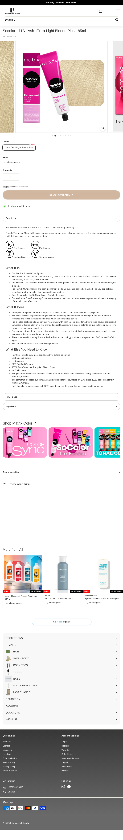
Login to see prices (11, 162)
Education (7, 750)
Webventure (67, 767)
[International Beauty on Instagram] (63, 786)
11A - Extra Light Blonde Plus (19, 147)
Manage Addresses (70, 758)
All (21, 549)
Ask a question (11, 472)
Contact (6, 746)
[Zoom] (103, 128)
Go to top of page (61, 622)
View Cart (66, 750)
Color (6, 141)
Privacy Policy (9, 767)
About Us (7, 742)
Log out (65, 762)
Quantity (7, 170)
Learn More (70, 2)
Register (65, 746)
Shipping (6, 187)
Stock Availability (61, 195)
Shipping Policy (10, 758)
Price (5, 157)
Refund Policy (9, 762)
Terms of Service (10, 771)
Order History (67, 754)
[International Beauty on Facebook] (69, 786)
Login (64, 742)
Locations (7, 754)
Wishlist (65, 771)
